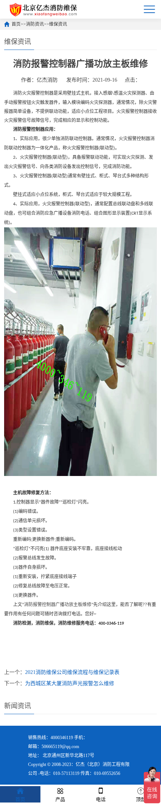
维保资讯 (58, 24)
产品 (60, 799)
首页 (16, 24)
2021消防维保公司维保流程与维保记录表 (72, 672)
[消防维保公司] (43, 9)
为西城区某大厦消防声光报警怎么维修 (69, 683)
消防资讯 (35, 24)
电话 (101, 799)
